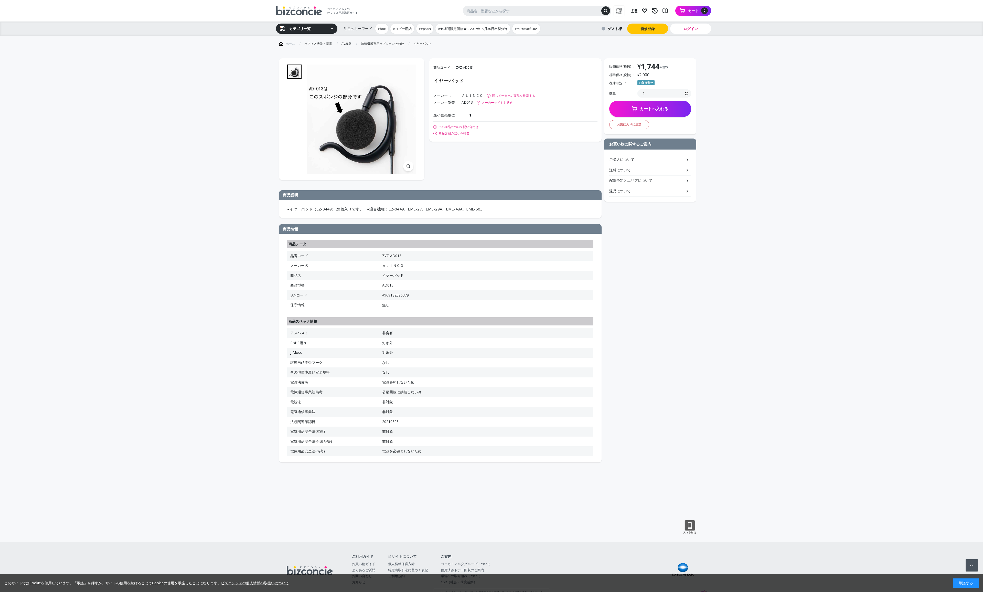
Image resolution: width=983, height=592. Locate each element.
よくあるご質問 (363, 570)
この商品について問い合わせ (458, 127)
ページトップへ (972, 565)
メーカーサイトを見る (497, 102)
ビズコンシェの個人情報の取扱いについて (255, 582)
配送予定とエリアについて (630, 180)
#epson (425, 28)
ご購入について (621, 159)
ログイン (690, 28)
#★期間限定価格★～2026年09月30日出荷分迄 (473, 28)
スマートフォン (689, 527)
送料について (620, 169)
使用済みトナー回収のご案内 (462, 570)
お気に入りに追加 (629, 124)
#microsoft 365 (526, 28)
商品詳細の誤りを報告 (454, 133)
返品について (620, 190)
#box (382, 28)
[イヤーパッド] (361, 119)
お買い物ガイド (363, 564)
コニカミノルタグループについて (466, 564)
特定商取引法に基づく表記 (408, 570)
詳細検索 (619, 10)
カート (697, 10)
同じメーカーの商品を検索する (513, 95)
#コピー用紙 (402, 28)
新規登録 (647, 28)
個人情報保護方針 (401, 564)
